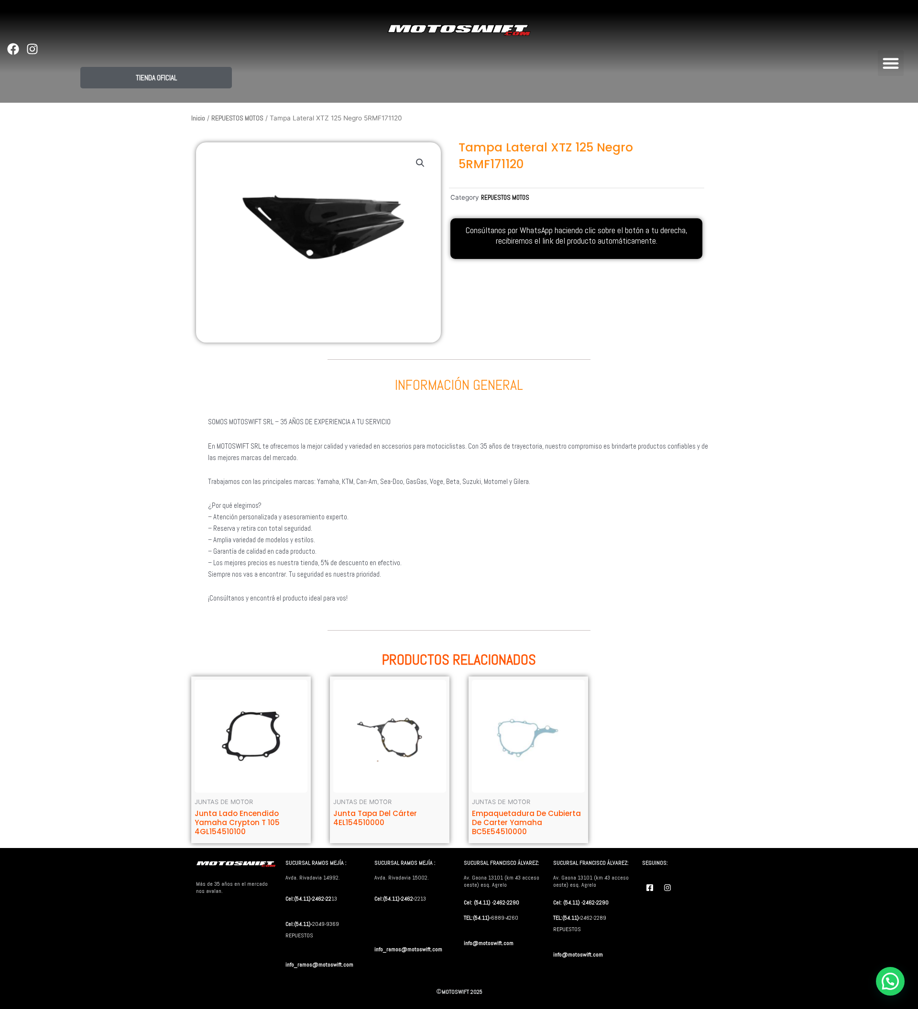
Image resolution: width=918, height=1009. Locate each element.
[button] (891, 63)
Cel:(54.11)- (298, 924)
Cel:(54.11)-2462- (394, 898)
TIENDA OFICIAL (156, 77)
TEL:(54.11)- (477, 918)
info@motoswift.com (489, 943)
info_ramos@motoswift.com (319, 964)
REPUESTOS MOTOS (237, 118)
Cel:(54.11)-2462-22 (308, 898)
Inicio (198, 118)
